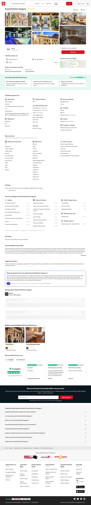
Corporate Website (78, 473)
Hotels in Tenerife (64, 471)
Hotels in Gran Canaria (66, 477)
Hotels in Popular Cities (51, 469)
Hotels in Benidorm (22, 474)
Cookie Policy (35, 502)
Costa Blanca (35, 474)
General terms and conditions (13, 502)
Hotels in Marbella (24, 486)
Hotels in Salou (23, 471)
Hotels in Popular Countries (49, 482)
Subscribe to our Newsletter (10, 476)
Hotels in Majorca (64, 480)
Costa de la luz (35, 483)
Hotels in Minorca (64, 483)
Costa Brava (35, 477)
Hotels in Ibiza (63, 474)
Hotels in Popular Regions (49, 477)
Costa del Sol (35, 471)
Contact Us (79, 469)
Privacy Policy (59, 400)
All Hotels (47, 486)
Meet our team (9, 469)
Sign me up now (66, 397)
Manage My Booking (11, 472)
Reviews (8, 480)
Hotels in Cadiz (23, 478)
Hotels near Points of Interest (50, 473)
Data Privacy (26, 502)
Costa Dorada (35, 480)
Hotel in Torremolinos (23, 482)
